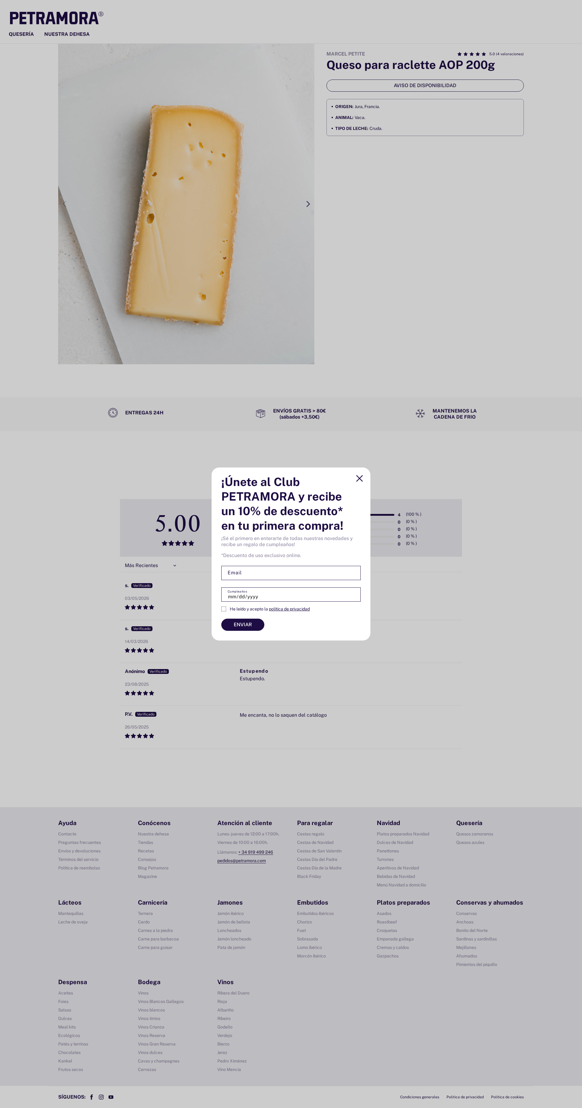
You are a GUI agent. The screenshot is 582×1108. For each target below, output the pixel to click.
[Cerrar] (359, 478)
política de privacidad (289, 609)
